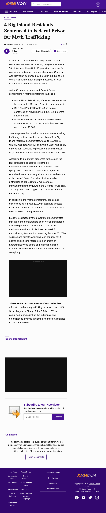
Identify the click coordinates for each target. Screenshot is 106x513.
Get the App (53, 478)
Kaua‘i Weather (25, 477)
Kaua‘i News (29, 11)
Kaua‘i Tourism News (26, 484)
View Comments (36, 457)
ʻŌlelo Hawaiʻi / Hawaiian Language (26, 496)
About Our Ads (53, 489)
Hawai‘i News (12, 489)
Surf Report (91, 11)
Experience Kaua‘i (12, 504)
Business (44, 11)
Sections (13, 11)
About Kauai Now (53, 472)
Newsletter (53, 483)
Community (25, 489)
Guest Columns (12, 494)
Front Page (12, 472)
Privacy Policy (80, 491)
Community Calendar (12, 477)
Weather (77, 11)
